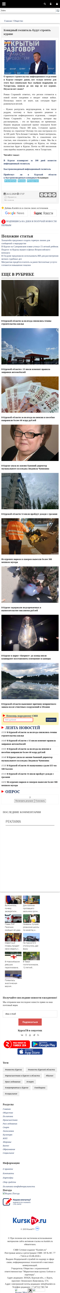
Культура (7, 1134)
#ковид (21, 181)
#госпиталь (10, 181)
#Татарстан (33, 181)
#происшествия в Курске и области (22, 1075)
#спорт (30, 1081)
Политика (8, 1116)
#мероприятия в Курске (16, 1087)
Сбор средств (9, 1182)
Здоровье (7, 1142)
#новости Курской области (41, 1069)
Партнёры (8, 1177)
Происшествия (10, 1120)
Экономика (8, 1131)
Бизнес (6, 1145)
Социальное (8, 1153)
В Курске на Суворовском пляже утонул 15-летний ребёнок (29, 246)
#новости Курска (13, 1069)
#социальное (11, 1093)
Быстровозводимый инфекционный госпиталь (27, 169)
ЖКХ (5, 1138)
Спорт (6, 1127)
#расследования (12, 1081)
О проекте (8, 1169)
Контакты (8, 1173)
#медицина (39, 1087)
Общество (18, 21)
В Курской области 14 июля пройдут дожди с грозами (29, 514)
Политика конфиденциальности (19, 1186)
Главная (8, 21)
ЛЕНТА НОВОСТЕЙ (22, 727)
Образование (9, 1149)
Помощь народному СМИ (22, 715)
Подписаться (30, 1022)
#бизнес (49, 1075)
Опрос (12, 791)
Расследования (10, 1123)
